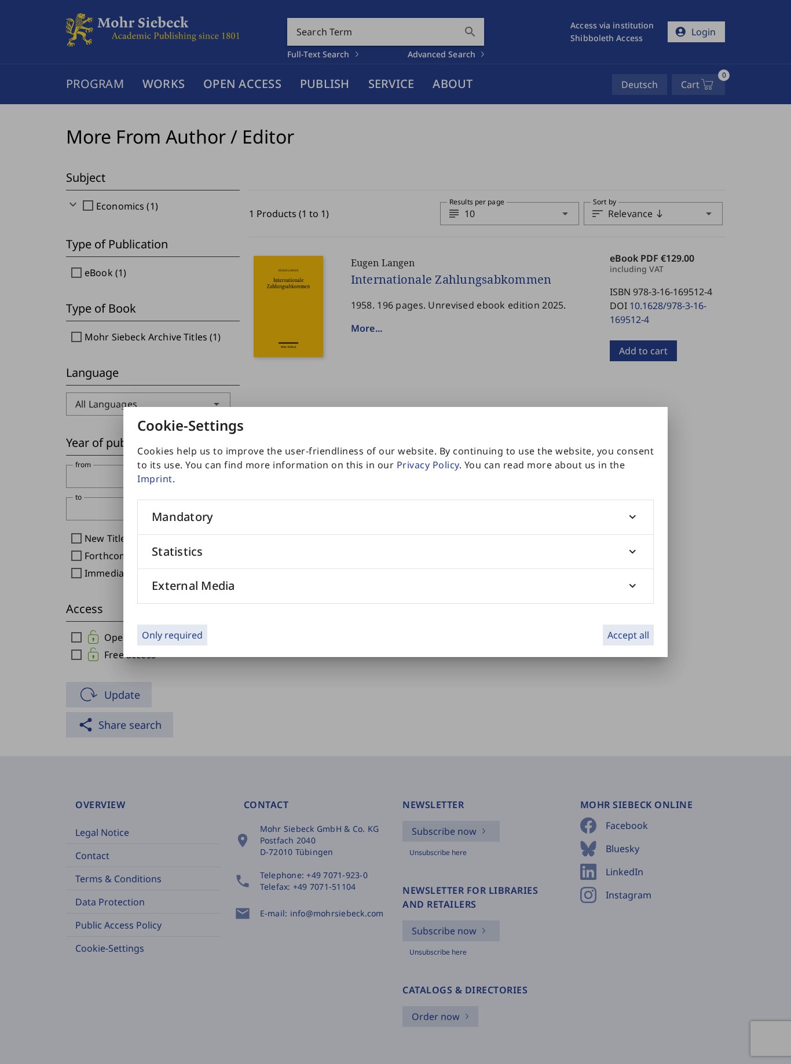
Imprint (155, 478)
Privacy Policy (428, 464)
